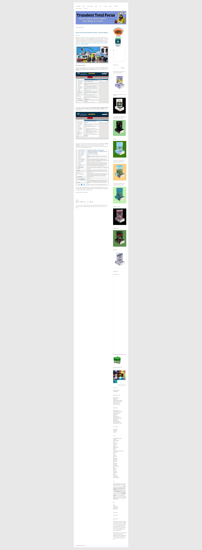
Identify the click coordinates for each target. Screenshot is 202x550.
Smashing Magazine (116, 390)
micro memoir (115, 492)
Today (114, 473)
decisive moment (119, 487)
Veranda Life (115, 430)
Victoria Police (95, 206)
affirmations (114, 483)
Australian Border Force (96, 205)
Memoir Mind (115, 458)
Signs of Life (115, 471)
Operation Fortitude (87, 206)
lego (121, 490)
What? (96, 6)
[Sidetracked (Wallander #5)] (120, 376)
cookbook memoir (118, 485)
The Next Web (115, 391)
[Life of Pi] (124, 373)
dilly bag (118, 489)
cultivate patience (117, 486)
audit (121, 483)
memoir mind (123, 491)
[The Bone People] (114, 379)
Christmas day (124, 484)
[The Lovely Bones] (120, 379)
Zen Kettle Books (79, 8)
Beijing (123, 483)
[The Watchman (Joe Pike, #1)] (118, 379)
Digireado (114, 415)
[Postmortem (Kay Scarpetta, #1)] (114, 373)
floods (123, 489)
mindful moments (116, 493)
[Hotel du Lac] (118, 373)
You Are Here (78, 6)
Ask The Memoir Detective (117, 438)
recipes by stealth (117, 497)
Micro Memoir (115, 459)
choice (121, 484)
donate (120, 489)
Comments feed (115, 507)
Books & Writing (90, 6)
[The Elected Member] (122, 373)
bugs (115, 484)
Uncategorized (115, 476)
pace (121, 496)
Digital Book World (116, 416)
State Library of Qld (116, 402)
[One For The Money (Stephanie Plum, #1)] (124, 379)
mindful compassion (121, 492)
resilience (121, 497)
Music (114, 462)
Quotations (115, 468)
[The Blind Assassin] (116, 376)
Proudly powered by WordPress (80, 545)
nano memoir (119, 495)
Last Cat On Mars (116, 490)
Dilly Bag (114, 448)
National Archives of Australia (117, 400)
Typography (115, 474)
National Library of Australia (117, 401)
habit (125, 489)
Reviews (114, 469)
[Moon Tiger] (122, 379)
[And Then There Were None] (122, 376)
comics (82, 206)
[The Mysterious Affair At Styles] (120, 373)
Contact (105, 6)
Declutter (114, 445)
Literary (114, 457)
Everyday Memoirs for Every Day (118, 450)
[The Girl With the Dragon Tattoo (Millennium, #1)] (124, 376)
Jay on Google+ (115, 515)
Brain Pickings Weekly (116, 412)
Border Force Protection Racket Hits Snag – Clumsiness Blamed (92, 32)
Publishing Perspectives (117, 421)
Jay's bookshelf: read (116, 369)
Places (114, 467)
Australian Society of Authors (117, 411)
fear (121, 489)
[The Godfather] (114, 376)
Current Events (86, 205)
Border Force (102, 205)
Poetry (110, 6)
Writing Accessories (116, 477)
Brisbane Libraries (116, 397)
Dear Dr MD (122, 486)
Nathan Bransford (116, 420)
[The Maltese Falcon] (114, 382)
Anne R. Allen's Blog (116, 410)
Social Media (115, 472)
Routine (118, 498)
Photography (115, 464)
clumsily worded (78, 206)
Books (114, 484)
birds (124, 483)
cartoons (106, 205)
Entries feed (115, 506)
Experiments (115, 452)
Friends (114, 454)
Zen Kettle (114, 431)
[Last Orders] (116, 379)
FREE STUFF (86, 8)
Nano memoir (115, 463)
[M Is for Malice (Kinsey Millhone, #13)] (118, 376)
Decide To (114, 444)
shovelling (120, 498)
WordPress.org (115, 508)
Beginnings (115, 439)
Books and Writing (116, 440)
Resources (116, 6)
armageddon (118, 483)
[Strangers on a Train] (116, 373)
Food (114, 453)
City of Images (115, 429)
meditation (117, 491)
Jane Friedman (115, 419)
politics (91, 206)
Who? (100, 6)
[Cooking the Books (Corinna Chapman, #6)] (116, 382)
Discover (114, 449)
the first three (124, 498)
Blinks (84, 6)
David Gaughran (115, 414)
